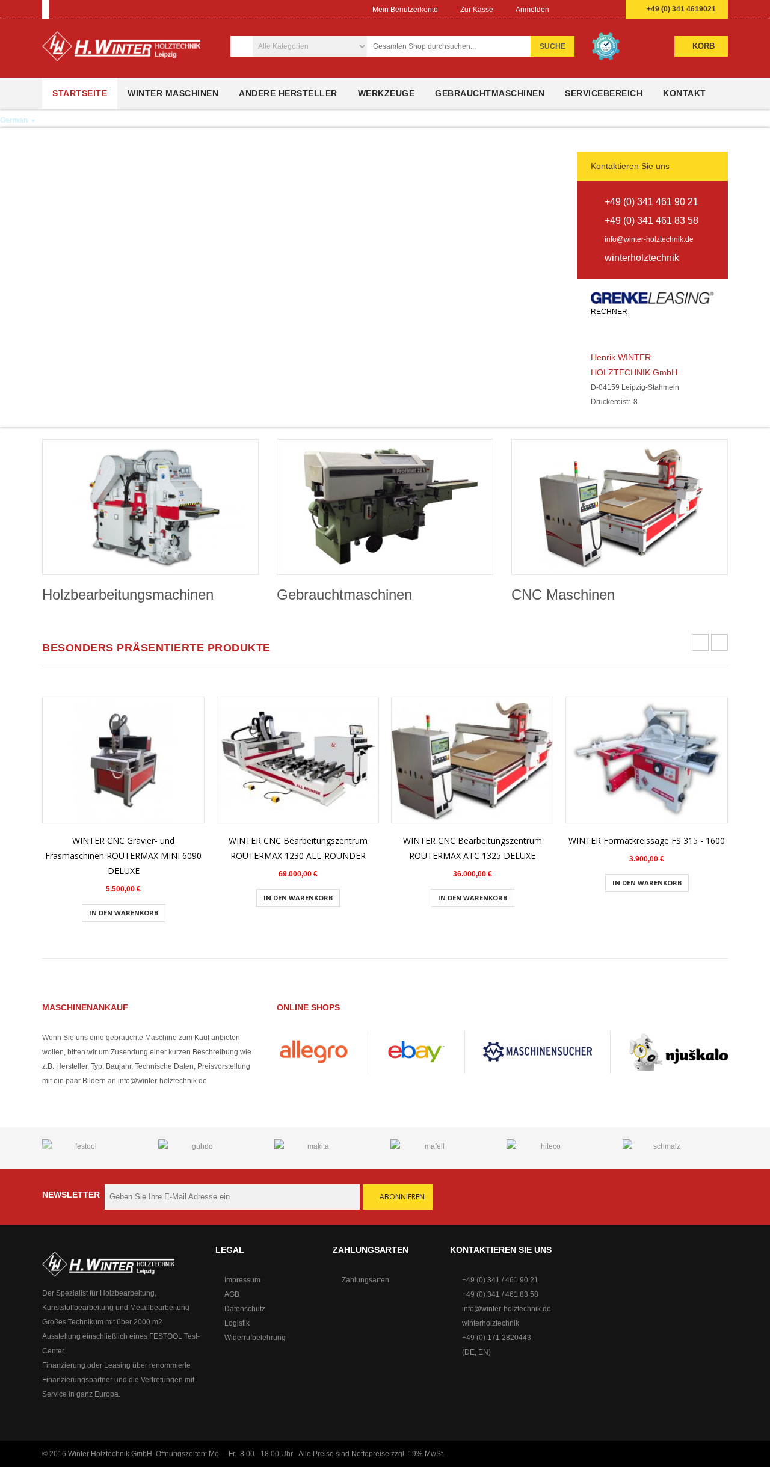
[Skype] (611, 9)
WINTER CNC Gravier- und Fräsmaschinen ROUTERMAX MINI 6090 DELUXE (123, 855)
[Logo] (121, 50)
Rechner (610, 311)
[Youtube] (588, 9)
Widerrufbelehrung (255, 1337)
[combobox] (455, 46)
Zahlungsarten (365, 1280)
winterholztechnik (490, 1323)
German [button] (14, 120)
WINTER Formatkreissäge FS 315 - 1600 (646, 840)
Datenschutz (244, 1309)
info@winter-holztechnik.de (649, 239)
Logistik (237, 1323)
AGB (231, 1294)
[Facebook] (564, 9)
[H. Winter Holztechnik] (108, 1263)
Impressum (242, 1280)
